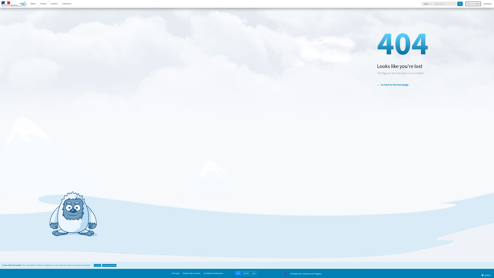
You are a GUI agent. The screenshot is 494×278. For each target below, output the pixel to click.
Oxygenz (318, 273)
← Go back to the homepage (392, 84)
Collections (67, 3)
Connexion (487, 4)
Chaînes (54, 3)
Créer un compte (473, 4)
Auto (254, 273)
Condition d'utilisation (213, 273)
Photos (43, 3)
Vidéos (33, 3)
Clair (238, 273)
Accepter (97, 265)
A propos (176, 273)
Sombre (246, 273)
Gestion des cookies (109, 265)
